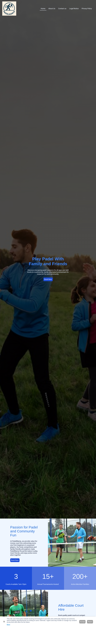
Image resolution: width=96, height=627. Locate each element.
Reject (90, 621)
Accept (82, 621)
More (8, 624)
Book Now (48, 279)
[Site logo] (9, 8)
